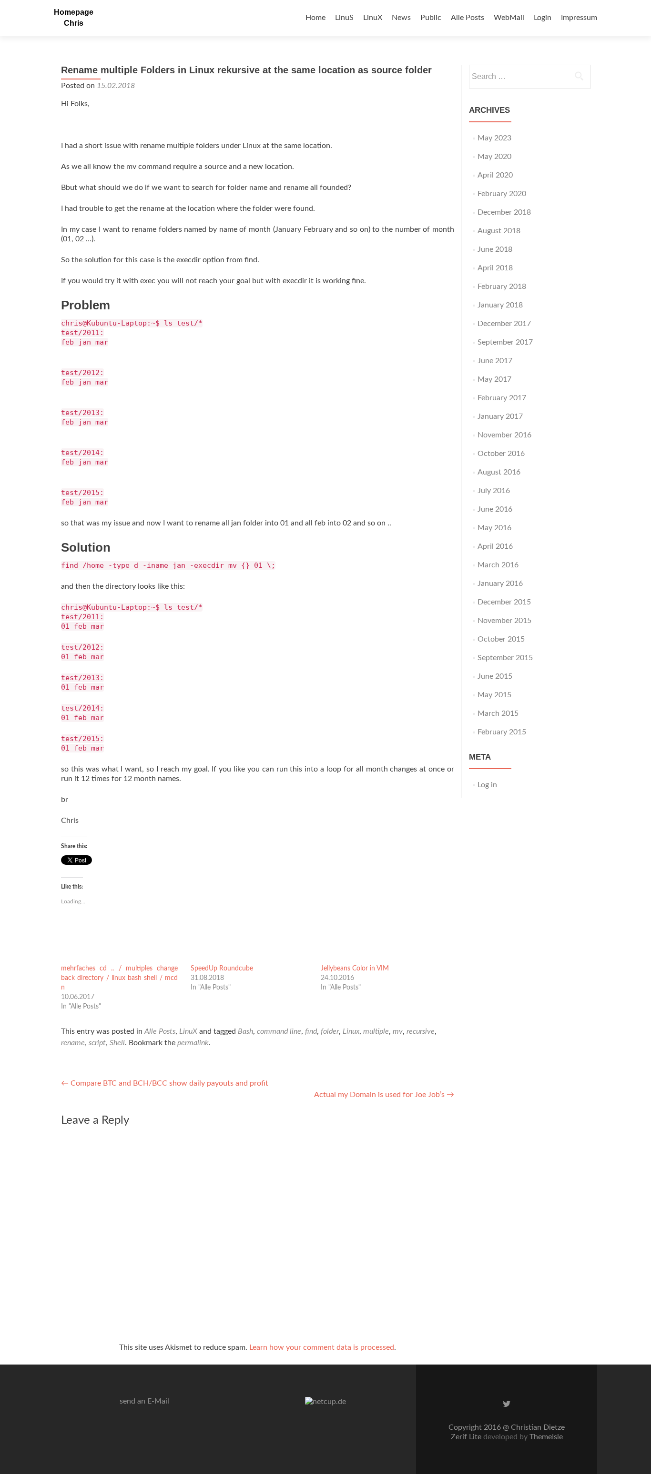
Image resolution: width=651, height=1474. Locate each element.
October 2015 (501, 639)
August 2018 (499, 231)
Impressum (579, 17)
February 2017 (502, 398)
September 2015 (505, 658)
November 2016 (504, 435)
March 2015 (498, 713)
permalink (193, 1043)
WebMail (509, 17)
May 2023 (494, 138)
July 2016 (494, 491)
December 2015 (504, 602)
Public (430, 17)
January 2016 (500, 583)
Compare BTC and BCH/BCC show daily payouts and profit (164, 1083)
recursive (421, 1031)
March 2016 (498, 565)
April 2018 (495, 268)
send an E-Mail (144, 1401)
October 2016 (501, 453)
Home (315, 17)
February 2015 (502, 732)
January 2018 (500, 305)
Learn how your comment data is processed (321, 1347)
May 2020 (494, 156)
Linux (351, 1031)
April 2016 (495, 546)
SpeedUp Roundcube (222, 968)
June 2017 (495, 361)
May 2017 (494, 379)
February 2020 (502, 194)
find (311, 1031)
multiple (376, 1031)
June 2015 (495, 676)
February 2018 (502, 286)
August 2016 (499, 472)
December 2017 (504, 323)
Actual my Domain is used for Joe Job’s (384, 1094)
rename (73, 1043)
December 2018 (504, 212)
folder (330, 1031)
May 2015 (494, 695)
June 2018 (495, 249)
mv (398, 1031)
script (97, 1043)
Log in (487, 785)
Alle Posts (467, 17)
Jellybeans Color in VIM (355, 968)
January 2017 (500, 416)
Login (542, 17)
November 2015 (504, 620)
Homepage (73, 12)
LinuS (344, 17)
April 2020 (495, 175)
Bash (245, 1031)
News (401, 17)
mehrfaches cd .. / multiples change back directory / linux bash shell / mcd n (119, 978)
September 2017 (505, 342)
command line (279, 1031)
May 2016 (494, 528)
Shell (117, 1043)
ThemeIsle (546, 1437)
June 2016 (495, 509)
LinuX (372, 17)
